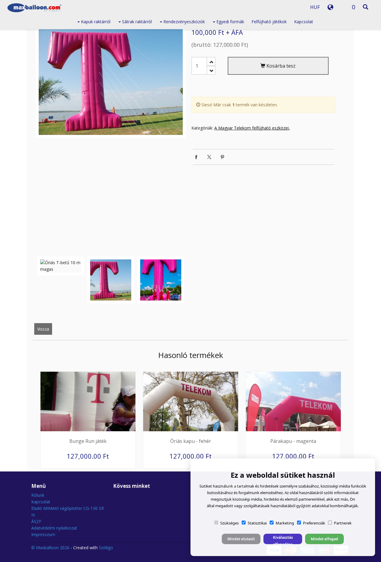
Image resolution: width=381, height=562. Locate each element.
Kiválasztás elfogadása (283, 539)
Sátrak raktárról (136, 21)
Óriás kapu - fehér (190, 441)
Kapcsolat (303, 21)
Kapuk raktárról (95, 21)
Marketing (285, 523)
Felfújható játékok (269, 21)
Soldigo (106, 547)
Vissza (43, 329)
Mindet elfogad (324, 538)
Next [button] (180, 279)
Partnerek (343, 523)
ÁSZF (36, 521)
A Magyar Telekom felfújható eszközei (251, 128)
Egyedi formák (229, 21)
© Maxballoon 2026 (50, 547)
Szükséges (229, 523)
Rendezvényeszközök (183, 21)
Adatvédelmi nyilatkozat (54, 528)
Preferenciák (314, 523)
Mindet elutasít (241, 538)
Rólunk (37, 495)
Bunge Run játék (88, 441)
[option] (111, 81)
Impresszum (43, 534)
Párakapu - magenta (293, 441)
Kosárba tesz (280, 66)
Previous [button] (42, 279)
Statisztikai (257, 523)
